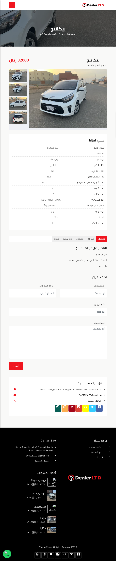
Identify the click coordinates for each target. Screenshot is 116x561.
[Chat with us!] (7, 554)
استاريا (43, 528)
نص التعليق (99, 323)
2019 (29, 497)
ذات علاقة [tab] (67, 239)
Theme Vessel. (46, 547)
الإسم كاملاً (99, 286)
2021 (29, 532)
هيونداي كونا (39, 493)
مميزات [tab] (90, 239)
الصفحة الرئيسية (67, 34)
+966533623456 (95, 401)
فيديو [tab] (56, 239)
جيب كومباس (39, 506)
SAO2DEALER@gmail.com (91, 395)
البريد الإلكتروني (46, 286)
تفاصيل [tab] (101, 239)
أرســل (16, 366)
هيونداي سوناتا (38, 480)
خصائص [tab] (79, 239)
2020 (29, 484)
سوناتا (43, 518)
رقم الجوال (99, 304)
